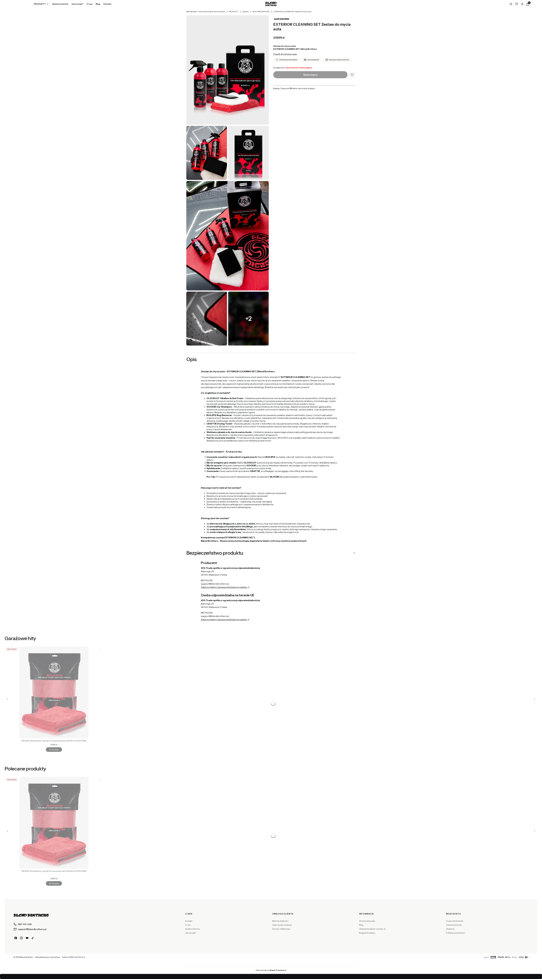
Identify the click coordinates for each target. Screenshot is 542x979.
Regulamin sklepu (367, 933)
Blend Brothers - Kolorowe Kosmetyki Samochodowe (205, 11)
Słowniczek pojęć (367, 921)
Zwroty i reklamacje (281, 929)
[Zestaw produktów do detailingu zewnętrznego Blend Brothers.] (206, 319)
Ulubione (450, 929)
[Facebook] (16, 938)
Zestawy (245, 11)
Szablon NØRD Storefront (72, 957)
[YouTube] (27, 938)
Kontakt (188, 921)
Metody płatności (280, 921)
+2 (248, 318)
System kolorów (192, 929)
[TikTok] (32, 938)
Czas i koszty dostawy (282, 925)
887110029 (207, 580)
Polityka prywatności (455, 933)
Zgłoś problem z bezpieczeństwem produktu (224, 587)
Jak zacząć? (190, 933)
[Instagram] (21, 938)
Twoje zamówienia (454, 921)
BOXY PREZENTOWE (261, 11)
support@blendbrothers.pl (215, 583)
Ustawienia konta (454, 925)
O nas (187, 925)
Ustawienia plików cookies (371, 929)
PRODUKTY (233, 11)
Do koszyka (54, 749)
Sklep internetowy (270, 970)
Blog (361, 925)
